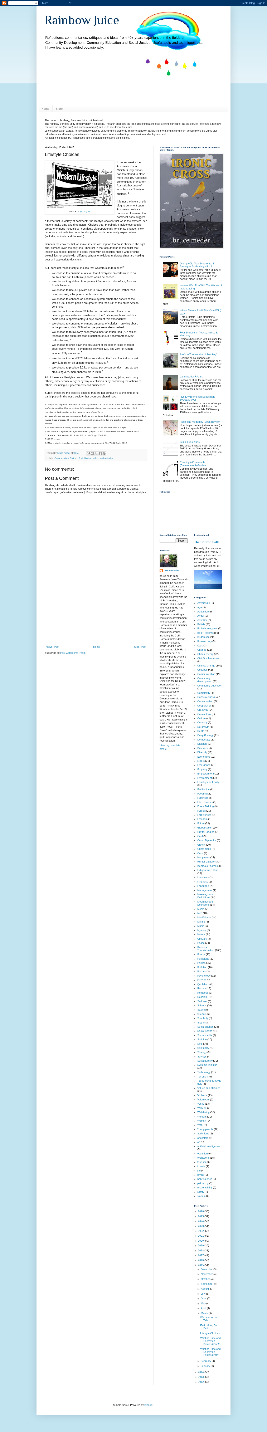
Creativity (202, 709)
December (207, 1269)
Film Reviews (205, 802)
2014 (201, 1372)
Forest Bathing (205, 806)
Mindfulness (204, 917)
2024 (201, 1221)
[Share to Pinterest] (104, 453)
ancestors (202, 1138)
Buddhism (203, 637)
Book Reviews (205, 632)
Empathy (202, 769)
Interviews (203, 877)
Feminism (202, 797)
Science (202, 1005)
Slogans (202, 1022)
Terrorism (202, 1076)
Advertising (203, 603)
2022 (201, 1231)
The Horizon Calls (206, 542)
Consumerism (61, 458)
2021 (201, 1235)
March (205, 1313)
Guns (200, 853)
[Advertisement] (96, 614)
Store (59, 108)
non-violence (204, 1179)
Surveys (202, 1056)
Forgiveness (204, 814)
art (198, 1142)
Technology (203, 1072)
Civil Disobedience (208, 658)
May (203, 1303)
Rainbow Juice (82, 20)
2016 (201, 1260)
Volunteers (203, 1099)
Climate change (206, 665)
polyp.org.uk (84, 211)
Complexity (203, 692)
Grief (200, 836)
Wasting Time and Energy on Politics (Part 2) (210, 1341)
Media (200, 909)
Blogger (148, 1405)
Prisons (201, 971)
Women (201, 1120)
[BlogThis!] (92, 453)
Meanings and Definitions (205, 903)
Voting (200, 1103)
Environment (204, 778)
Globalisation (204, 827)
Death (200, 731)
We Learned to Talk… (208, 1319)
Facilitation (203, 789)
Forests (201, 810)
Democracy (203, 739)
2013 (201, 1376)
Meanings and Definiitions (205, 896)
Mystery (201, 930)
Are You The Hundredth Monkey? (199, 354)
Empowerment (205, 773)
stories (201, 1196)
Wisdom (202, 1116)
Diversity (202, 752)
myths (200, 1174)
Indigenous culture (207, 870)
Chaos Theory (205, 654)
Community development (204, 680)
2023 (201, 1226)
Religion (202, 997)
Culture (73, 458)
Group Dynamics (206, 840)
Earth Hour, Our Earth (209, 1327)
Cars (200, 645)
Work (200, 1125)
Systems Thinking (207, 1065)
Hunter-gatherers (207, 861)
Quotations (203, 984)
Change (202, 649)
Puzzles (201, 980)
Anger (200, 615)
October (205, 1279)
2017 (201, 1255)
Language (203, 886)
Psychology (203, 975)
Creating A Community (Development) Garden (193, 464)
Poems (201, 954)
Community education (209, 685)
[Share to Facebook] (100, 453)
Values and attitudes (103, 458)
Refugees (202, 992)
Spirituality (203, 1048)
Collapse (202, 669)
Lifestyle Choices (210, 1333)
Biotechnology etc (207, 628)
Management (204, 890)
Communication (206, 674)
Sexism (201, 1009)
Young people (205, 1129)
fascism (201, 1162)
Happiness (203, 857)
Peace (201, 943)
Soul (200, 1043)
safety (200, 1192)
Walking (202, 1108)
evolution (202, 1153)
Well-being (203, 1112)
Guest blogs (204, 848)
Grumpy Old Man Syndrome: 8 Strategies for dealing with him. (197, 265)
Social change (205, 1026)
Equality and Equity (208, 782)
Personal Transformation (205, 949)
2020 (201, 1240)
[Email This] (88, 453)
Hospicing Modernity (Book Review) (200, 421)
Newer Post (52, 646)
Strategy (202, 1052)
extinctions (203, 1157)
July (203, 1293)
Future (201, 823)
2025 (201, 1216)
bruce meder (171, 570)
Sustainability (205, 1060)
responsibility (204, 1187)
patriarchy (203, 1183)
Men (199, 913)
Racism (201, 988)
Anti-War (202, 620)
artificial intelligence (208, 1146)
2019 (201, 1245)
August (205, 1288)
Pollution (202, 967)
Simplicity (202, 1018)
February (206, 1361)
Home (45, 108)
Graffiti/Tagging (205, 832)
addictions (203, 1133)
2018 (201, 1250)
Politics (201, 963)
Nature (201, 934)
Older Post (140, 646)
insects (201, 1166)
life (199, 1170)
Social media (204, 1035)
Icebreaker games (207, 866)
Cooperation (204, 705)
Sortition (202, 1039)
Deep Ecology (205, 735)
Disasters (202, 748)
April (204, 1308)
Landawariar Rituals (191, 376)
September (207, 1283)
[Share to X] (96, 453)
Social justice (85, 458)
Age (199, 607)
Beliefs (201, 624)
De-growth (203, 726)
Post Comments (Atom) (73, 652)
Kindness (202, 881)
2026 (201, 1211)
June (204, 1298)
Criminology (204, 714)
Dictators (202, 743)
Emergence (203, 765)
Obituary (202, 938)
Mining (201, 921)
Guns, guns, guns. (190, 442)
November (207, 1274)
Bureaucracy (204, 641)
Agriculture (203, 611)
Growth (201, 844)
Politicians (203, 958)
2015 (201, 1265)
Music (200, 926)
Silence (201, 1014)
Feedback (203, 793)
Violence (202, 1095)
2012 (201, 1381)
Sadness (202, 1001)
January (206, 1366)
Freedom (202, 819)
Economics (203, 756)
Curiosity (202, 722)
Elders (201, 760)
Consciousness (206, 697)
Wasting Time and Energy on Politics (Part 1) (210, 1352)
